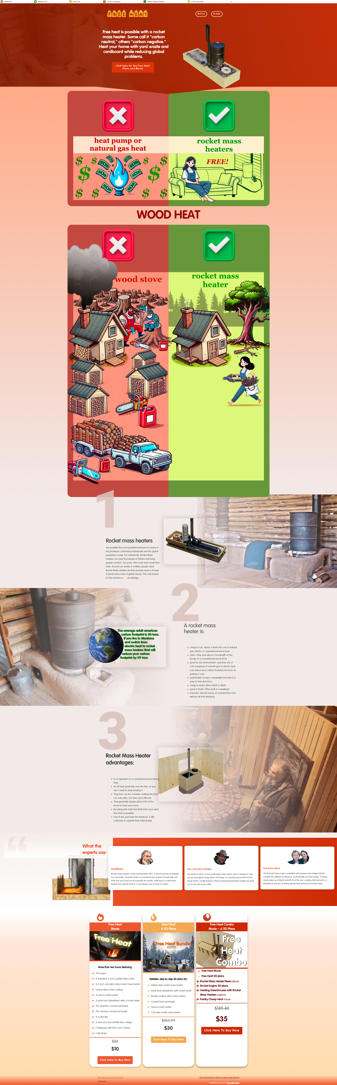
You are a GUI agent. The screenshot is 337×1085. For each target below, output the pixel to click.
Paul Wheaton (117, 869)
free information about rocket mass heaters (219, 1077)
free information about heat (110, 1077)
